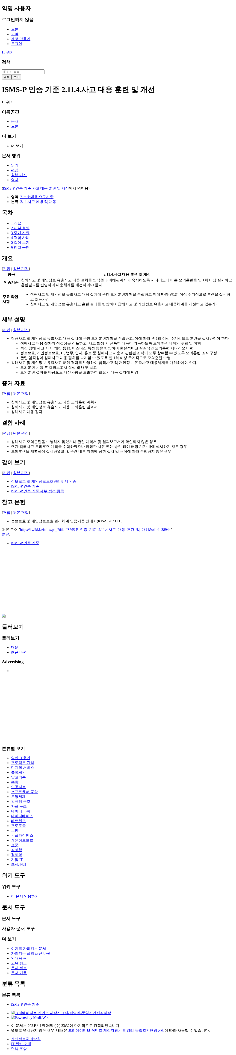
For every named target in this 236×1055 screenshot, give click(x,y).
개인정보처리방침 (26, 1039)
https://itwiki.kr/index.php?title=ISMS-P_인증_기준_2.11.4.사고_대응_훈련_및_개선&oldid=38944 (95, 530)
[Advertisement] (118, 581)
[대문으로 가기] (4, 616)
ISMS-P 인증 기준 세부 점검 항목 (37, 491)
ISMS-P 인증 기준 (25, 486)
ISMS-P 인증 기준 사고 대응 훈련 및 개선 (36, 188)
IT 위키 (8, 52)
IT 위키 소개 (21, 1044)
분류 (5, 534)
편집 (6, 269)
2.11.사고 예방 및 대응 (38, 202)
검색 (6, 61)
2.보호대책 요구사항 (36, 197)
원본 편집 (21, 269)
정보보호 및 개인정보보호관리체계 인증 (44, 481)
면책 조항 (19, 1049)
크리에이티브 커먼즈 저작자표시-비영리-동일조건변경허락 (116, 1030)
